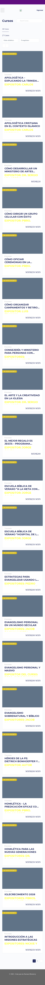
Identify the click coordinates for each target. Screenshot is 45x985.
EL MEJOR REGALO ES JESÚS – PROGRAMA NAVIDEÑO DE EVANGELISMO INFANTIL (20, 442)
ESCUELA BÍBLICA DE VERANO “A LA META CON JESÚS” (20, 488)
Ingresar (40, 10)
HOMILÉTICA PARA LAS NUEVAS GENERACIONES (20, 850)
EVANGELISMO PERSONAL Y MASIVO (22, 669)
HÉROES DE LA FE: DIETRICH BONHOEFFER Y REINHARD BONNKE (21, 760)
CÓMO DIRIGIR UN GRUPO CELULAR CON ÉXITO (20, 215)
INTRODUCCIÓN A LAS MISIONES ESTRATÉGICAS (20, 938)
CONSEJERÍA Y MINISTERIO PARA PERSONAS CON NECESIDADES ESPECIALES (21, 351)
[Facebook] (14, 2)
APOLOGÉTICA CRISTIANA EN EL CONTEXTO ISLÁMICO (22, 125)
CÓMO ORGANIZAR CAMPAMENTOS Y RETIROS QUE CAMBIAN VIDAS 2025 (21, 306)
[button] (2, 10)
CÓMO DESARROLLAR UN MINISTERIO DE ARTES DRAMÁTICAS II (20, 170)
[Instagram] (18, 2)
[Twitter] (22, 2)
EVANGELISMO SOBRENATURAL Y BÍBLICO (21, 714)
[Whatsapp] (27, 2)
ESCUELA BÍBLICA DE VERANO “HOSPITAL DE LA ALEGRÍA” (21, 533)
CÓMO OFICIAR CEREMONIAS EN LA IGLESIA (17, 261)
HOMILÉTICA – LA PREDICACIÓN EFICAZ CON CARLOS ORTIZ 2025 (21, 805)
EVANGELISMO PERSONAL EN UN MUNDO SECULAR (21, 624)
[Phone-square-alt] (31, 2)
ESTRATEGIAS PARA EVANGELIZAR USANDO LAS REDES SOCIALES (22, 578)
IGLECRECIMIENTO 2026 (19, 894)
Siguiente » (41, 960)
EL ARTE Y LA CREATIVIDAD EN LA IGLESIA (22, 397)
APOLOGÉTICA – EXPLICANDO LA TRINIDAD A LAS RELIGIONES (21, 79)
